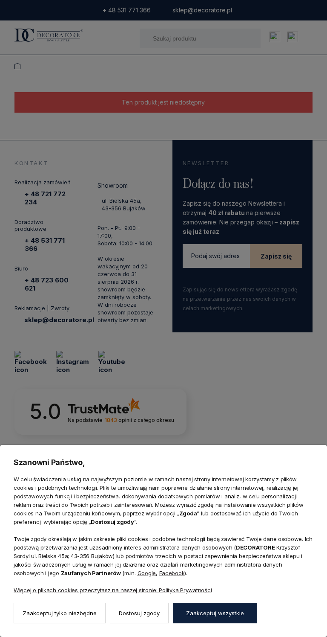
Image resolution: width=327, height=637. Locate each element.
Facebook (172, 573)
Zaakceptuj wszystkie (215, 613)
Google (147, 573)
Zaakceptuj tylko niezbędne (60, 613)
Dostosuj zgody (139, 613)
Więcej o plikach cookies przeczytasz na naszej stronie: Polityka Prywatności (113, 590)
